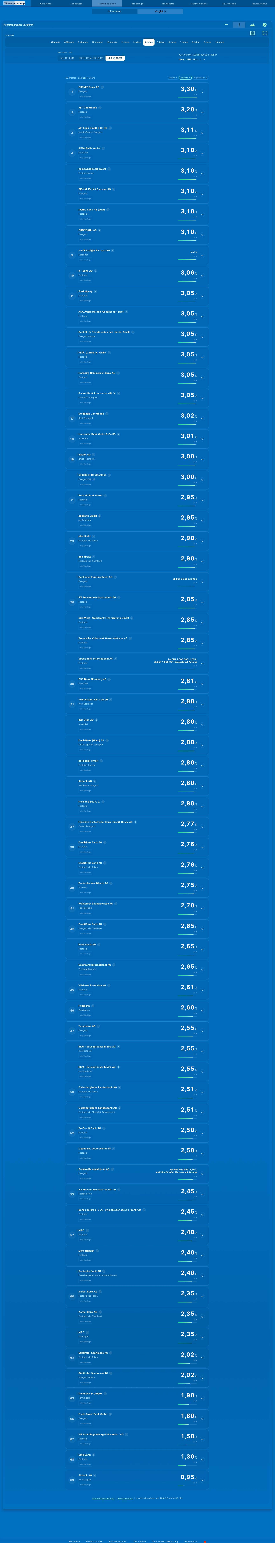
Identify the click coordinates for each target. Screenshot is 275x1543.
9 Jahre (207, 42)
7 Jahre (184, 42)
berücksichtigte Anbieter (103, 1498)
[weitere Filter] (252, 33)
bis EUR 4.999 (67, 58)
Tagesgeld (76, 3)
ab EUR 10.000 (115, 58)
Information (114, 11)
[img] (187, 118)
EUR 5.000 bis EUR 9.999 (91, 58)
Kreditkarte (168, 3)
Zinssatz (185, 78)
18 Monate (112, 42)
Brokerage (137, 3)
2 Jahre (125, 42)
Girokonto (45, 3)
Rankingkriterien (125, 1498)
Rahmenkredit (199, 3)
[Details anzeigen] (202, 91)
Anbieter (172, 78)
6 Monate (69, 42)
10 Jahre (219, 42)
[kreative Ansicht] (252, 25)
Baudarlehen (259, 3)
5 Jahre (161, 42)
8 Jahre (196, 42)
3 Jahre (137, 42)
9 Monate (83, 42)
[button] (137, 92)
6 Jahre (172, 42)
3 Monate (55, 42)
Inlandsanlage (85, 96)
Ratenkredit (229, 3)
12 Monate (97, 42)
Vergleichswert (200, 78)
